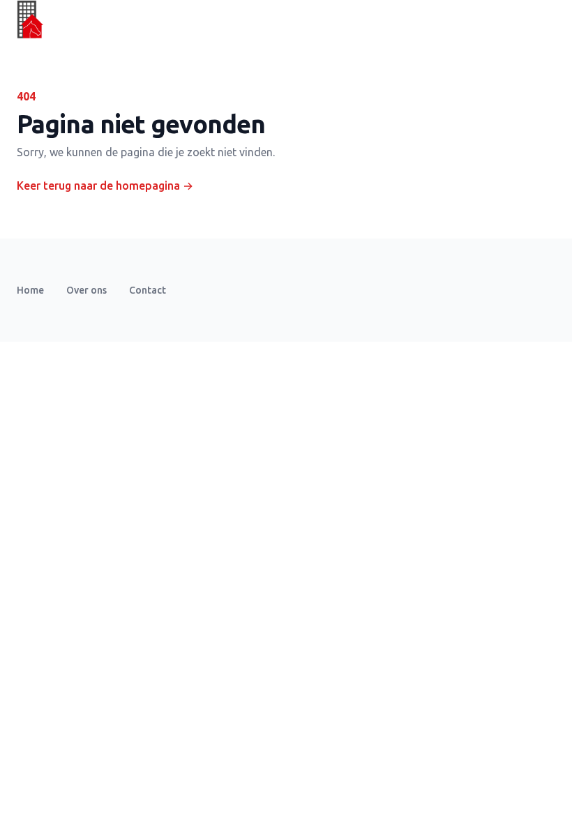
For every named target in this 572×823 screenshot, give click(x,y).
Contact (147, 290)
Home (30, 290)
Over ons (86, 290)
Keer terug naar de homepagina (105, 185)
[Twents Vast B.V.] (30, 19)
